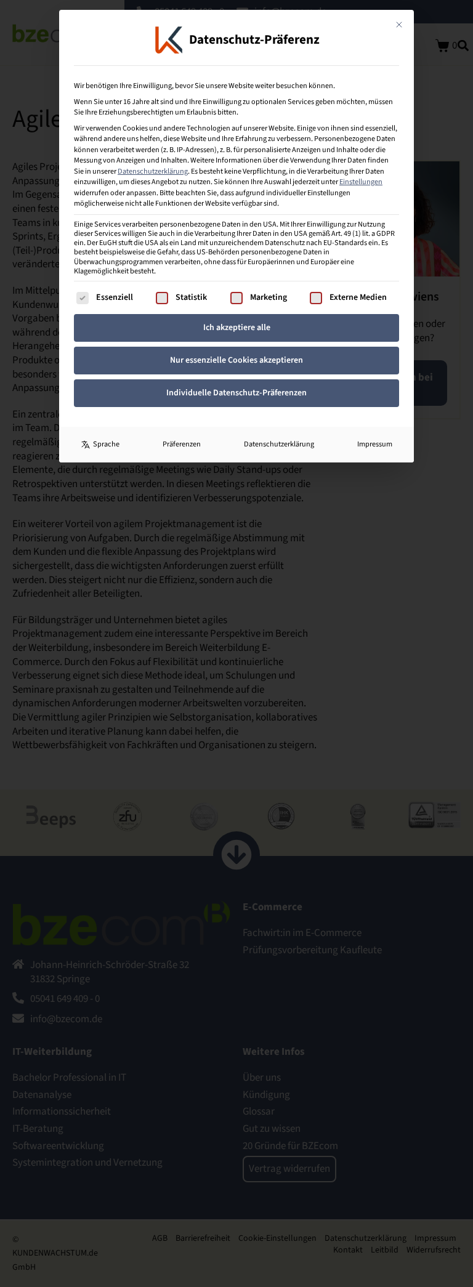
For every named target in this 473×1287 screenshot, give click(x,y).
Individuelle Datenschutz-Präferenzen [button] (236, 393)
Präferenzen (182, 444)
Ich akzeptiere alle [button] (236, 327)
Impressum (374, 444)
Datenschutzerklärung (153, 171)
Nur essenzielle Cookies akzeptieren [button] (236, 360)
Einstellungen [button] (360, 181)
